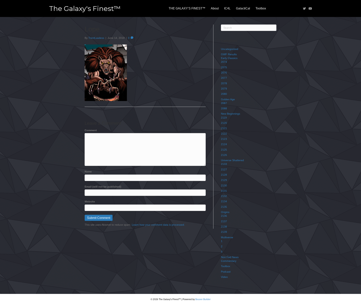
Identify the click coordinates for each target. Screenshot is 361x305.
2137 (224, 221)
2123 (224, 138)
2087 (224, 103)
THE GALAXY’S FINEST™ (187, 8)
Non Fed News (230, 257)
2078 (224, 83)
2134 (224, 201)
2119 (224, 117)
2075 (224, 67)
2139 (224, 231)
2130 (224, 185)
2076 (224, 72)
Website (90, 201)
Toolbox (261, 8)
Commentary (228, 260)
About (215, 8)
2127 (224, 169)
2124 (224, 144)
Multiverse (227, 237)
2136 (224, 215)
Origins (225, 212)
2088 (224, 108)
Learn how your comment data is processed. (158, 224)
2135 (224, 206)
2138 (224, 226)
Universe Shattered (232, 160)
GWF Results (229, 54)
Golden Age (228, 99)
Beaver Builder (203, 299)
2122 (224, 133)
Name (88, 171)
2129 (224, 180)
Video (224, 276)
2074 (224, 61)
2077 (224, 77)
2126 (224, 154)
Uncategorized (229, 49)
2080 (224, 93)
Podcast (226, 271)
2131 (224, 190)
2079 (224, 88)
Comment (91, 130)
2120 (224, 122)
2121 (224, 128)
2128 (224, 174)
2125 (224, 149)
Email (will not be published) (103, 186)
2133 (224, 164)
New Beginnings (230, 113)
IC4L (227, 8)
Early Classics (229, 58)
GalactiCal (243, 8)
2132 (224, 196)
